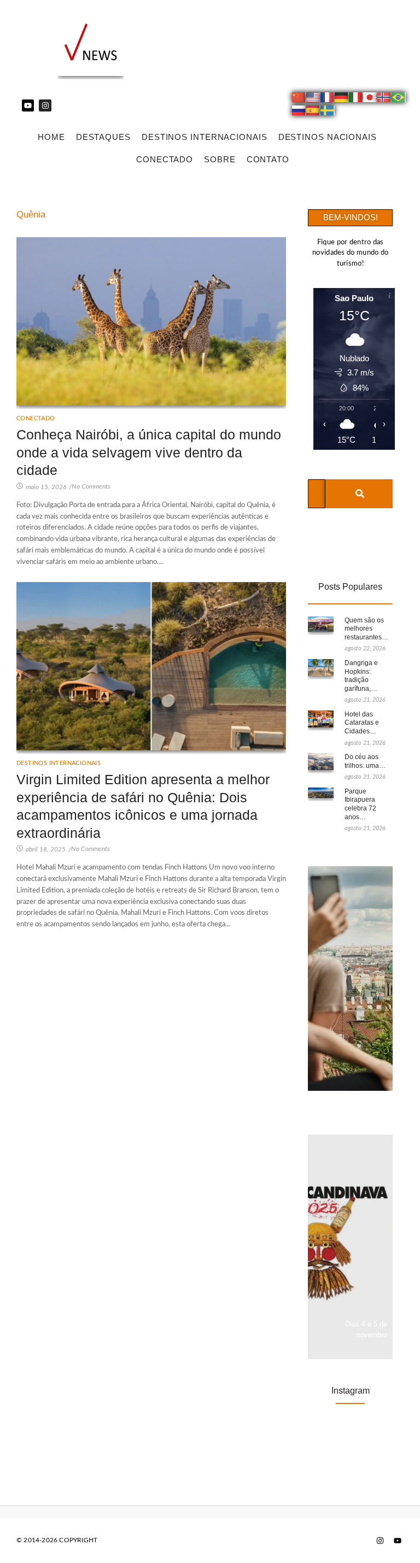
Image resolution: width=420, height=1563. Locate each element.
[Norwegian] (384, 98)
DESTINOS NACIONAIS (327, 137)
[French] (327, 98)
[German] (342, 98)
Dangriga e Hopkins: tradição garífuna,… (361, 675)
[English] (313, 98)
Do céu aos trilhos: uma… (365, 761)
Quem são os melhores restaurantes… (366, 628)
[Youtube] (28, 105)
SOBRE (220, 159)
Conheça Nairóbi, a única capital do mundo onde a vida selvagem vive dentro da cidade (148, 452)
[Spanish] (313, 112)
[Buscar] (359, 493)
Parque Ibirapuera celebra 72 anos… (360, 804)
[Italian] (356, 98)
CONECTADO (164, 159)
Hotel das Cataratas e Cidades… (362, 722)
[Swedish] (327, 112)
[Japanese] (370, 98)
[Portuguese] (399, 98)
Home (51, 137)
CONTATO (268, 159)
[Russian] (299, 112)
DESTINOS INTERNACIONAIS (204, 137)
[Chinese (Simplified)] (299, 98)
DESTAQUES (103, 137)
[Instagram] (45, 105)
